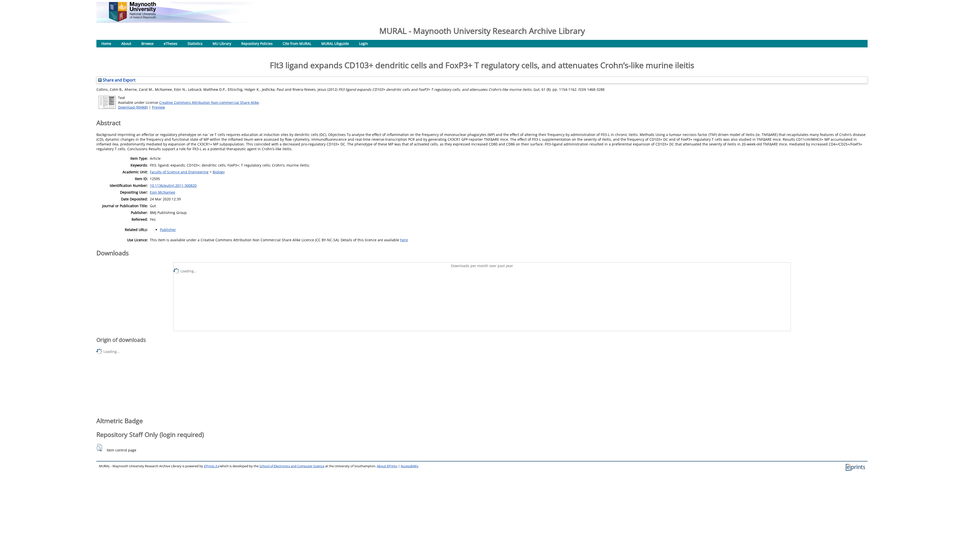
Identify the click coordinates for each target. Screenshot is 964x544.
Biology (219, 172)
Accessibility (409, 466)
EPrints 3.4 (211, 466)
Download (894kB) (133, 107)
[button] (99, 447)
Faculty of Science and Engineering (179, 172)
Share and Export (119, 80)
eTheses (170, 43)
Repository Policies (257, 43)
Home (106, 43)
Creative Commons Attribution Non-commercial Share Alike (209, 102)
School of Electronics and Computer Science (291, 466)
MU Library (222, 43)
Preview (158, 107)
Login (363, 43)
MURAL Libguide (335, 43)
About (126, 43)
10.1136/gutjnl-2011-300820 (173, 185)
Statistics (195, 43)
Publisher (168, 229)
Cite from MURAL (297, 43)
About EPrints (387, 466)
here (404, 240)
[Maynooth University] (132, 20)
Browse (147, 43)
